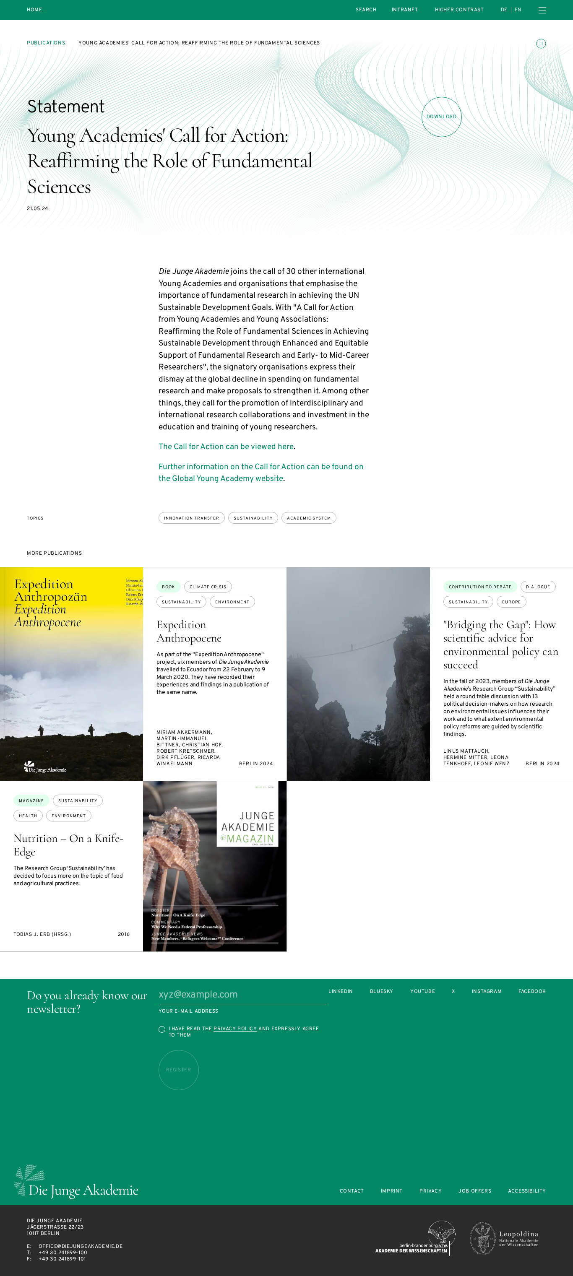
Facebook (532, 992)
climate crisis (208, 587)
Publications (46, 43)
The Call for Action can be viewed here (226, 447)
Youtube (422, 992)
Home (34, 10)
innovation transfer (191, 518)
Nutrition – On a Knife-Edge (68, 845)
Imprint (392, 1191)
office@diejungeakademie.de (81, 1246)
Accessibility (527, 1191)
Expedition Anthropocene (188, 631)
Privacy (430, 1191)
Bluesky (381, 992)
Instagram (487, 992)
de (504, 10)
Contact (352, 1191)
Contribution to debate (480, 587)
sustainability (253, 518)
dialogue (538, 587)
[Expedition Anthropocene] (71, 674)
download (442, 117)
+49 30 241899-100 (63, 1253)
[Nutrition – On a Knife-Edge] (214, 866)
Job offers (474, 1191)
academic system (309, 518)
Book (168, 587)
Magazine (31, 801)
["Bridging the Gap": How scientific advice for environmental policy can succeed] (358, 674)
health (28, 816)
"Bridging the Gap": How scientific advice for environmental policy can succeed (500, 644)
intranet (405, 10)
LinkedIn (340, 992)
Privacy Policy (235, 1029)
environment (232, 602)
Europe (511, 602)
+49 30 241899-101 (62, 1259)
